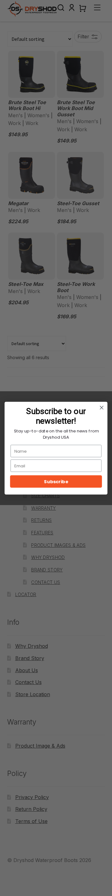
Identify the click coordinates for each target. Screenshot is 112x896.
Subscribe (56, 481)
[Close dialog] (102, 407)
